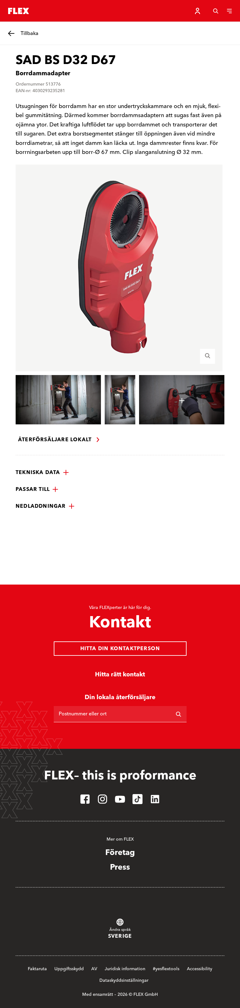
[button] (42, 472)
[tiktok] (137, 799)
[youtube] (120, 799)
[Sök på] (178, 714)
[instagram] (102, 799)
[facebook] (85, 799)
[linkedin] (155, 799)
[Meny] (229, 11)
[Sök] (215, 11)
